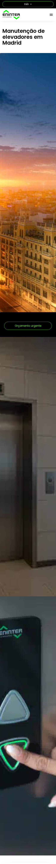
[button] (51, 14)
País (26, 4)
